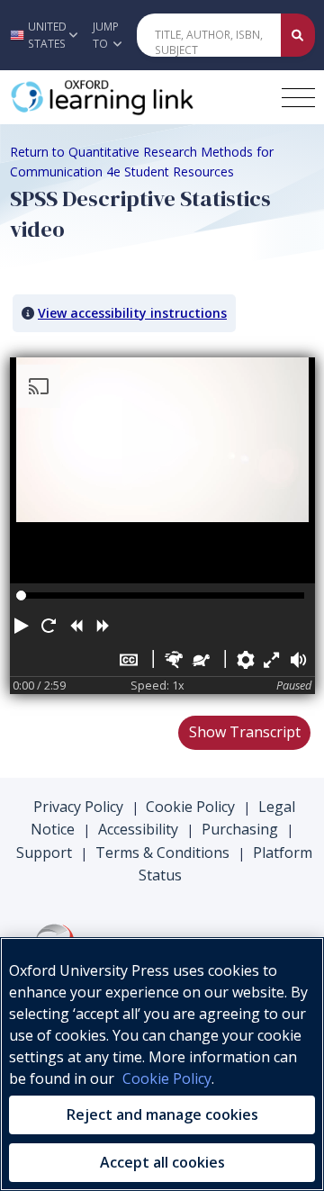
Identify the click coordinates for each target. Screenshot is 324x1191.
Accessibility (138, 829)
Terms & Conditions (162, 852)
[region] (162, 1064)
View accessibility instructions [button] (132, 312)
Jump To (106, 35)
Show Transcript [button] (245, 732)
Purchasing (240, 829)
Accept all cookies (162, 1162)
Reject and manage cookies (162, 1114)
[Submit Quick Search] (298, 35)
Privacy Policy (78, 807)
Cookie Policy (190, 807)
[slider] (21, 595)
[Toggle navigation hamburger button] (298, 98)
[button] (41, 35)
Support (44, 852)
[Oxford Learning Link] (139, 97)
